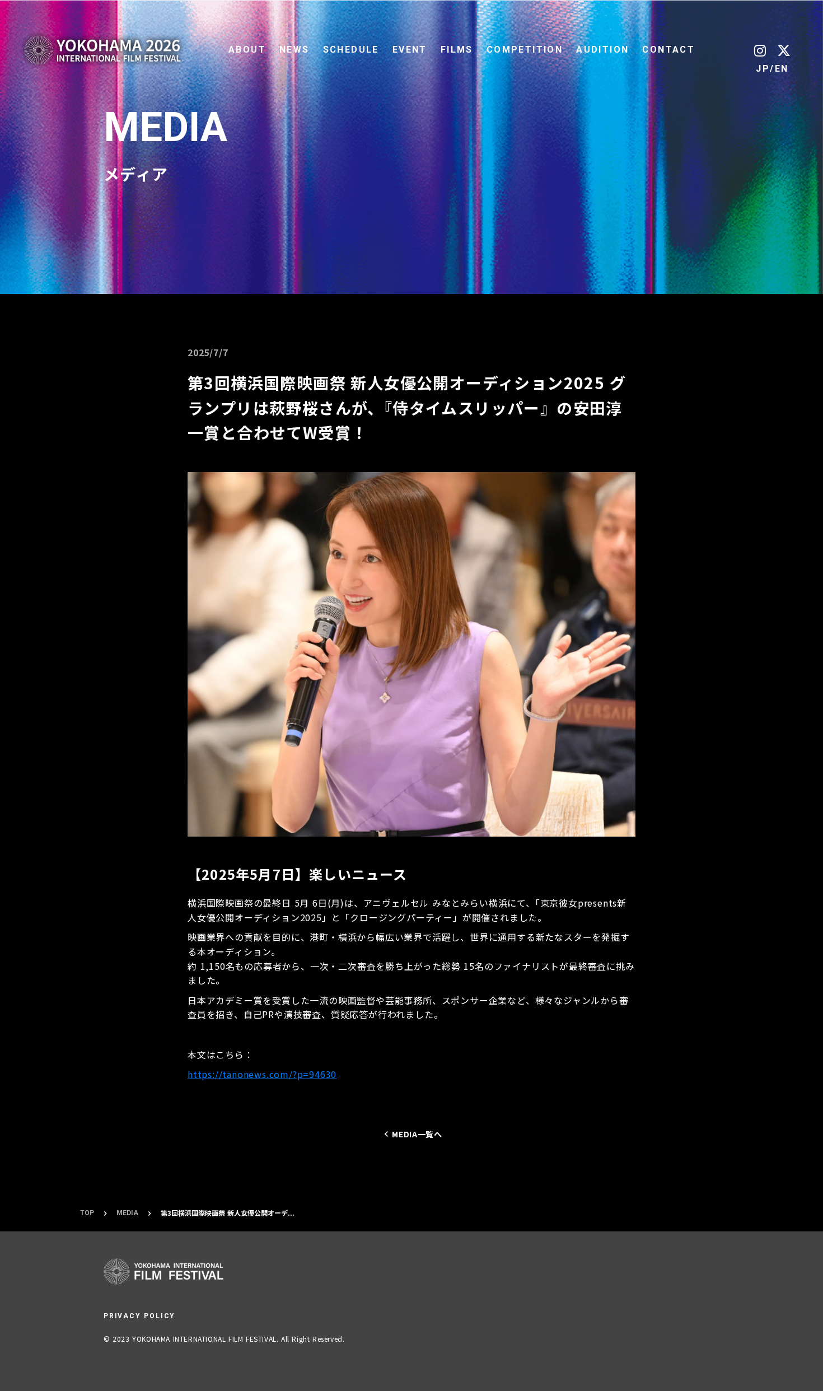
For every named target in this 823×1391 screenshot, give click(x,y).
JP (763, 68)
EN (782, 68)
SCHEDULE (351, 49)
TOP (87, 1213)
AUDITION (602, 49)
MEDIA (127, 1213)
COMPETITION (525, 49)
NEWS (294, 49)
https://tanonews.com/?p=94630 (262, 1074)
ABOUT (247, 49)
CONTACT (668, 49)
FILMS (457, 49)
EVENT (409, 49)
